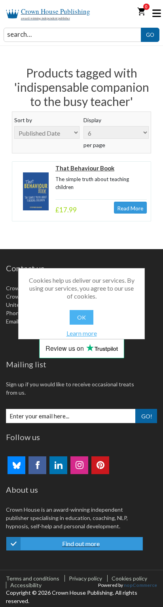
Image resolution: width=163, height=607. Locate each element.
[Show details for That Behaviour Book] (35, 191)
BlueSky (16, 465)
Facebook (37, 465)
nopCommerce (140, 585)
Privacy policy (85, 578)
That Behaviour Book (84, 168)
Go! (146, 416)
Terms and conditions (32, 578)
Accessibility (26, 585)
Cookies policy (129, 578)
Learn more (81, 333)
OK (81, 317)
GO (150, 35)
